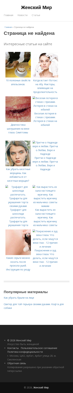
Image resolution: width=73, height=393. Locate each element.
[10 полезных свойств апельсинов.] (18, 76)
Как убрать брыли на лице (19, 297)
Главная (8, 15)
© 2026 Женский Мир (19, 340)
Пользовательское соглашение (39, 348)
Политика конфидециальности (25, 351)
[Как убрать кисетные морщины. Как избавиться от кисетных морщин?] (18, 165)
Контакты (13, 348)
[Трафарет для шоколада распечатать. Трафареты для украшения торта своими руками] (18, 206)
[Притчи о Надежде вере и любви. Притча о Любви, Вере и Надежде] (45, 154)
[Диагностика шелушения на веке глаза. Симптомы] (18, 121)
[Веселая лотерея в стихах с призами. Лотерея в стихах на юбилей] (45, 109)
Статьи (36, 15)
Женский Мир (36, 7)
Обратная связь (16, 363)
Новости (22, 15)
